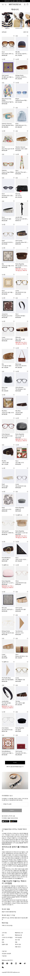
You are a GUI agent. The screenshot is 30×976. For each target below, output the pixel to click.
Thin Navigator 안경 (21, 389)
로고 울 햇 (18, 729)
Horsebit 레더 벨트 (6, 219)
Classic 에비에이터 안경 (8, 632)
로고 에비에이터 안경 (7, 729)
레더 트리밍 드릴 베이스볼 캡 (23, 53)
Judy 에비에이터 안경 (21, 582)
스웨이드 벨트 (5, 462)
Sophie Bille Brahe (6, 842)
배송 (3, 942)
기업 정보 (4, 956)
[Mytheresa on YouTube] (20, 963)
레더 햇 (3, 389)
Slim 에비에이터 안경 (21, 292)
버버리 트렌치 (8, 890)
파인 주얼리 (19, 842)
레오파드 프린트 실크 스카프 (9, 609)
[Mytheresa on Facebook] (7, 963)
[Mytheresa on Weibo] (25, 963)
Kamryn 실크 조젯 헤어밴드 (22, 219)
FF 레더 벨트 (5, 486)
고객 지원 (4, 932)
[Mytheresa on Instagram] (16, 963)
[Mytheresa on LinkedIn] (3, 963)
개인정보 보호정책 (6, 953)
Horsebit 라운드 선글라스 (8, 195)
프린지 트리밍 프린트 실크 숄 (23, 559)
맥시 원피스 (19, 866)
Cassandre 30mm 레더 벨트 (22, 242)
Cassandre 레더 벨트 (21, 609)
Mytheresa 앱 (18, 935)
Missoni (20, 861)
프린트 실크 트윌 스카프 (8, 265)
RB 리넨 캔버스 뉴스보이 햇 (22, 265)
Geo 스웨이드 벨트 (20, 703)
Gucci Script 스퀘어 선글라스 (9, 53)
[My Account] (24, 4)
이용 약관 (4, 951)
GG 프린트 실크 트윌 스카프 (9, 292)
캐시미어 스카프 (20, 632)
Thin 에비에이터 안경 (7, 436)
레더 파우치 (18, 195)
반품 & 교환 (5, 944)
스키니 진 (15, 890)
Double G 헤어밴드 (20, 315)
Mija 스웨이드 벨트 (20, 339)
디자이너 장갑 (10, 896)
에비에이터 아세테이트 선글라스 (10, 532)
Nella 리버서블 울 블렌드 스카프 (10, 679)
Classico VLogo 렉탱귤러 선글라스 (10, 172)
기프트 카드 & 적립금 (7, 937)
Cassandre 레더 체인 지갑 (22, 753)
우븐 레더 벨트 (19, 412)
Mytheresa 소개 (19, 932)
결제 (3, 939)
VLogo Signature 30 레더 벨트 (9, 125)
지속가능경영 (18, 937)
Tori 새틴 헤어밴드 (6, 703)
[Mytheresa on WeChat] (3, 967)
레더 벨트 (4, 656)
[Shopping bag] (27, 4)
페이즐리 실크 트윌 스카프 (8, 77)
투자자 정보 (18, 944)
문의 (3, 935)
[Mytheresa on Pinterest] (11, 963)
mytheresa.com (16, 972)
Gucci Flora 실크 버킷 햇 (8, 148)
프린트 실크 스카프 (6, 509)
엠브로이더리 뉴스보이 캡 (8, 582)
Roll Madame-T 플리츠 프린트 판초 (10, 102)
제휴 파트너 (18, 946)
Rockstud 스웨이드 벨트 (21, 148)
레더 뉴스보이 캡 (20, 436)
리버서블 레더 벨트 (6, 365)
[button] (14, 36)
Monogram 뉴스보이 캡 (21, 532)
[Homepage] (15, 4)
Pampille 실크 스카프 (7, 315)
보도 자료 (17, 939)
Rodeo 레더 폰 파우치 (21, 365)
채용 (16, 942)
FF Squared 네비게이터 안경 (9, 242)
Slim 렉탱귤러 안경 (20, 679)
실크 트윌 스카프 (20, 462)
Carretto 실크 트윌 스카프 (8, 753)
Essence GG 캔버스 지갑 (22, 656)
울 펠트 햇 (18, 509)
